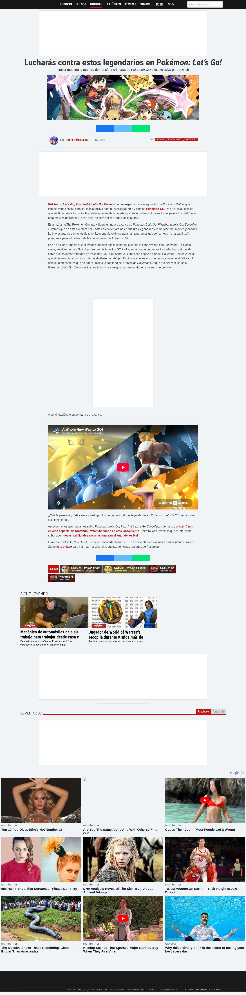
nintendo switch (174, 139)
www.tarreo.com (74, 990)
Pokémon (160, 139)
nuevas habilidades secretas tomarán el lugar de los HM (99, 535)
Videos (145, 4)
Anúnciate (189, 990)
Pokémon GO (190, 139)
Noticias (96, 4)
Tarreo (25, 2)
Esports (66, 4)
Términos (218, 990)
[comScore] (164, 978)
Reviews (130, 4)
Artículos (114, 4)
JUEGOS (81, 4)
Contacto (199, 990)
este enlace (64, 546)
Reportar (208, 990)
